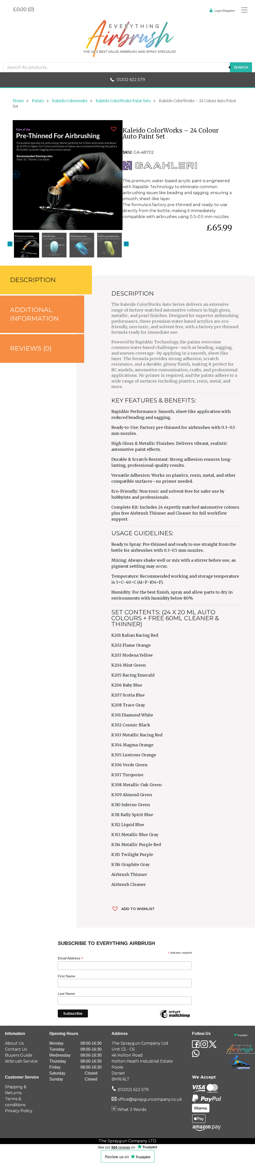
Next (126, 243)
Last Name (66, 994)
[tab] (38, 280)
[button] (114, 129)
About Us (14, 1043)
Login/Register (224, 10)
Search (241, 67)
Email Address (70, 958)
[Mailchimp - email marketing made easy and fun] (174, 1017)
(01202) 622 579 (133, 1089)
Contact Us (16, 1049)
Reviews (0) (31, 348)
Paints (38, 101)
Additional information (34, 314)
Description (33, 280)
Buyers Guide (18, 1055)
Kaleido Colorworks (69, 101)
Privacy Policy (18, 1110)
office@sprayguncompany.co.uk (150, 1099)
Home (18, 101)
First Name (66, 976)
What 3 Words (131, 1109)
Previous (9, 243)
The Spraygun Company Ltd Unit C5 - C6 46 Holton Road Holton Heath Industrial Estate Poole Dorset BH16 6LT (142, 1061)
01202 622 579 (131, 79)
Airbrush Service (21, 1061)
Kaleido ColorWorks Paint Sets (123, 101)
